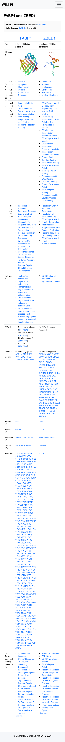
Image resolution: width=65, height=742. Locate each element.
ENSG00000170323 (24, 437)
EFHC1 (42, 362)
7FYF (28, 550)
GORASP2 (44, 370)
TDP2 (56, 405)
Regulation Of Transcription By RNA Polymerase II (50, 216)
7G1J (34, 629)
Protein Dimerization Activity (50, 185)
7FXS (23, 537)
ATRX (56, 354)
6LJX (17, 480)
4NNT (29, 464)
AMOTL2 (49, 354)
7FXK (17, 531)
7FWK (30, 502)
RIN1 (57, 400)
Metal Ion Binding (49, 181)
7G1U (17, 640)
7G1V (23, 640)
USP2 (48, 413)
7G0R (17, 610)
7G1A (17, 623)
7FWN (30, 504)
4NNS (23, 464)
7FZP (17, 585)
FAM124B (43, 364)
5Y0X (34, 472)
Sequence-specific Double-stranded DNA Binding (50, 198)
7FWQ (30, 507)
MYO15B (49, 383)
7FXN (17, 534)
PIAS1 (55, 389)
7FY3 (23, 545)
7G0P (23, 607)
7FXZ (29, 542)
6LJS (33, 475)
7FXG (18, 529)
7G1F (29, 626)
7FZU (17, 588)
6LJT (17, 477)
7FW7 (29, 491)
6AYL (28, 475)
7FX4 (33, 518)
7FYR (17, 561)
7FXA (23, 523)
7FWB (18, 496)
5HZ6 (29, 469)
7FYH (23, 553)
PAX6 (49, 389)
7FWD (30, 496)
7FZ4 (28, 569)
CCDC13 (48, 356)
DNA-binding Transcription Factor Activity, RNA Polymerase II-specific (50, 122)
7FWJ (24, 502)
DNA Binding (47, 143)
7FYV (23, 564)
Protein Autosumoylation (49, 242)
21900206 (41, 24)
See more (19, 715)
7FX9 (17, 523)
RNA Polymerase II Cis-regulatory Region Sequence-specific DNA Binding (50, 108)
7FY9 (28, 548)
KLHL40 (42, 375)
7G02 (34, 591)
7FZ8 (28, 572)
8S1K (23, 645)
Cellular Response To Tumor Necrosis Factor (26, 260)
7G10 (28, 615)
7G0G (29, 599)
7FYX (29, 564)
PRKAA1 (51, 394)
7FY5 (33, 545)
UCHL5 (42, 413)
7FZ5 (33, 569)
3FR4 (29, 456)
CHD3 (29, 354)
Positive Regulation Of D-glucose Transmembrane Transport (26, 708)
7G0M (23, 604)
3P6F (17, 461)
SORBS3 (43, 402)
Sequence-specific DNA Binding (50, 177)
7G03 (17, 594)
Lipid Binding (23, 116)
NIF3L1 (42, 386)
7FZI (17, 580)
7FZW (29, 588)
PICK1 (48, 391)
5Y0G (28, 472)
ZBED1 (49, 38)
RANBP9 (43, 400)
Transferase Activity (50, 162)
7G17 (23, 621)
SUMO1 (42, 405)
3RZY (17, 464)
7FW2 (18, 488)
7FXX (17, 542)
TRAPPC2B (44, 408)
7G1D (17, 626)
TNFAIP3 (19, 359)
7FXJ (34, 529)
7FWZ (24, 515)
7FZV (23, 588)
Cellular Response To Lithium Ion (26, 253)
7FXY (23, 542)
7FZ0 (28, 567)
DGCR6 (51, 359)
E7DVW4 (19, 445)
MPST (42, 383)
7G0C (17, 599)
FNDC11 (42, 367)
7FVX (23, 483)
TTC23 (42, 410)
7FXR (17, 537)
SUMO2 (50, 405)
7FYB (33, 548)
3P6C (23, 458)
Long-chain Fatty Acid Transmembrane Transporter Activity (26, 107)
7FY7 (23, 548)
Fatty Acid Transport (27, 211)
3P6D (28, 458)
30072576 (23, 329)
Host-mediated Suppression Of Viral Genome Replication (51, 227)
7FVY (29, 483)
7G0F (23, 599)
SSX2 (57, 402)
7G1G (18, 629)
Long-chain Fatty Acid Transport (25, 215)
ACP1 (18, 354)
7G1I (29, 629)
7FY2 (17, 545)
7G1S (23, 637)
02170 (41, 429)
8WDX (29, 645)
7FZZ (28, 591)
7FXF (28, 526)
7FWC (24, 496)
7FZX (17, 591)
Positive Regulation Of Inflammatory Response (26, 235)
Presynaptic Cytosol (50, 704)
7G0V (23, 613)
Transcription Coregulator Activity (50, 147)
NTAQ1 (54, 386)
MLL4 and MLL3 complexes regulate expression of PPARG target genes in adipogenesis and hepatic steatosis (27, 315)
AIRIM (42, 354)
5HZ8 (17, 472)
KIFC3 (57, 373)
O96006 (42, 445)
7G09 (23, 596)
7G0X (29, 613)
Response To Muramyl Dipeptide (26, 671)
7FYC (17, 550)
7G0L (17, 604)
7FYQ (29, 558)
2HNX (29, 453)
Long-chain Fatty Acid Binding (25, 120)
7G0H (17, 602)
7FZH (34, 577)
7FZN (23, 583)
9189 (41, 421)
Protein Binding (48, 157)
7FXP (23, 534)
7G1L (23, 631)
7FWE (18, 499)
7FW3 (23, 488)
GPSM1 (42, 373)
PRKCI (29, 356)
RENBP (50, 400)
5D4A (33, 466)
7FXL (23, 531)
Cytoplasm (23, 84)
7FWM (24, 504)
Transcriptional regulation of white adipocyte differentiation (26, 290)
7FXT (29, 537)
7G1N (17, 634)
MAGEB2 (43, 381)
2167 (17, 421)
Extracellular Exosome (23, 93)
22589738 (22, 346)
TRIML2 (53, 408)
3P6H (28, 461)
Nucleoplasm (47, 87)
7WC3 (18, 645)
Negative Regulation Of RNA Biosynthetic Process (51, 680)
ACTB (23, 354)
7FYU (17, 564)
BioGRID (22, 27)
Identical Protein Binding (49, 172)
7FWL (18, 504)
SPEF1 (51, 402)
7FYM (29, 556)
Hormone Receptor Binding (26, 126)
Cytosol (21, 89)
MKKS (51, 381)
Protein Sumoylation (50, 221)
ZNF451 (42, 416)
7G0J (28, 602)
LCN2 (49, 375)
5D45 (17, 466)
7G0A (28, 596)
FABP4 (26, 38)
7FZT (34, 585)
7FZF (28, 577)
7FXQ (29, 534)
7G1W (29, 640)
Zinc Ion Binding (49, 159)
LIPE (23, 356)
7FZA (17, 575)
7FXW (29, 540)
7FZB (23, 575)
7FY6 (17, 548)
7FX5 (17, 521)
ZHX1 (54, 413)
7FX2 (23, 518)
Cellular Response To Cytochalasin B (26, 701)
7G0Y (17, 615)
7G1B (23, 623)
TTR (47, 410)
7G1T (29, 637)
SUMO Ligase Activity (48, 191)
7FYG (17, 553)
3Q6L (34, 461)
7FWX (30, 512)
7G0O (18, 607)
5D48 (28, 466)
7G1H (23, 629)
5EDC (23, 469)
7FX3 (28, 518)
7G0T (29, 610)
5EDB (18, 469)
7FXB (28, 523)
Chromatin (46, 81)
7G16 (17, 621)
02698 (18, 429)
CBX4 (41, 356)
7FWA (29, 494)
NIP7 (48, 386)
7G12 (17, 618)
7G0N (29, 604)
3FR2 (23, 456)
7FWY (18, 515)
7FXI (29, 529)
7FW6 (23, 491)
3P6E (34, 458)
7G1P (29, 634)
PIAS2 (42, 391)
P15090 (27, 445)
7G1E (23, 626)
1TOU (17, 453)
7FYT (28, 561)
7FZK (27, 580)
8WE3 (18, 648)
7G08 (17, 596)
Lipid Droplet (23, 87)
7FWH (18, 502)
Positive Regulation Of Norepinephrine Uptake (26, 694)
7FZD (17, 577)
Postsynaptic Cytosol (47, 709)
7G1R (17, 637)
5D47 (23, 466)
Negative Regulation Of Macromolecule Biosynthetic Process (50, 689)
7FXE (23, 526)
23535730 (22, 340)
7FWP (24, 507)
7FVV (28, 480)
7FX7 (28, 521)
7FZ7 (23, 572)
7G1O (23, 634)
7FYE (23, 550)
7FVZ (17, 485)
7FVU (23, 480)
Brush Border (24, 688)
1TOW (23, 453)
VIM (26, 359)
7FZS (28, 585)
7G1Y (17, 642)
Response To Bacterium (24, 207)
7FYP (23, 558)
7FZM (18, 583)
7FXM (29, 531)
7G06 (28, 594)
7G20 (28, 642)
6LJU (22, 477)
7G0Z (23, 615)
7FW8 (18, 494)
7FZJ (22, 580)
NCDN (56, 383)
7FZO (29, 583)
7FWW (24, 512)
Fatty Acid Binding (26, 113)
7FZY (23, 591)
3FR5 (17, 458)
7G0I (23, 602)
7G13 (23, 618)
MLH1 (56, 381)
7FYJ (33, 553)
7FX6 (23, 521)
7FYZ (23, 567)
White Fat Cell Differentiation (24, 242)
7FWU (30, 510)
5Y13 (23, 475)
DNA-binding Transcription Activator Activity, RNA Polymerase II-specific (50, 135)
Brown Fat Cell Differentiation (24, 247)
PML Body (46, 92)
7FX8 (33, 521)
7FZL (33, 580)
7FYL (23, 556)
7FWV (18, 512)
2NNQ (18, 456)
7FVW (18, 483)
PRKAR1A (43, 397)
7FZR (23, 585)
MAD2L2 (50, 378)
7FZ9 (33, 572)
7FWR (18, 510)
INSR (17, 356)
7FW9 (23, 494)
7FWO (18, 507)
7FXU (17, 540)
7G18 (28, 621)
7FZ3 (23, 569)
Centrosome (47, 89)
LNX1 (54, 375)
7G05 (23, 594)
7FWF (24, 499)
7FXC (17, 526)
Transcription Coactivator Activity (50, 153)
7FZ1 (34, 567)
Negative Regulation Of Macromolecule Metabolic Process (50, 699)
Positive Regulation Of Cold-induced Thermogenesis (26, 268)
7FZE (23, 577)
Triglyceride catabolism (23, 277)
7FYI (29, 553)
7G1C (29, 623)
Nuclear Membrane (50, 95)
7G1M (29, 631)
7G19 (33, 621)
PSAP (51, 397)
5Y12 (17, 475)
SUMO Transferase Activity (50, 166)
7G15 (33, 618)
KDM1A (50, 373)
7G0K (33, 602)
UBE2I (52, 410)
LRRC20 (42, 378)
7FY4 (28, 545)
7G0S (23, 610)
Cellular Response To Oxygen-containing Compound (26, 662)
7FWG (30, 499)
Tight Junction (24, 680)
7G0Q (29, 607)
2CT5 (41, 453)
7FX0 (29, 515)
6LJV (28, 477)
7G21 (34, 642)
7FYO (17, 558)
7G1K (17, 631)
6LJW (33, 477)
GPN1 (51, 370)
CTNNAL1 (43, 359)
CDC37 (56, 356)
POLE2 (55, 391)
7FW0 (23, 485)
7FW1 (29, 485)
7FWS (24, 510)
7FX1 (17, 518)
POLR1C (43, 394)
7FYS (23, 561)
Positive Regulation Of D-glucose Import (27, 684)
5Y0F (23, 472)
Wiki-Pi (7, 4)
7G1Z (23, 642)
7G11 (34, 615)
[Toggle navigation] (59, 5)
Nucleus (21, 81)
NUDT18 (42, 389)
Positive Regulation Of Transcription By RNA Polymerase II (50, 235)
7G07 (33, 594)
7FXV (23, 540)
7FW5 (18, 491)
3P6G (23, 461)
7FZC (28, 575)
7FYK (17, 556)
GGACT (50, 367)
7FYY (17, 567)
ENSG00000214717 (47, 437)
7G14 (28, 618)
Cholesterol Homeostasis (24, 220)
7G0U (17, 613)
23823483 (22, 335)
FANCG (51, 364)
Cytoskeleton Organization (24, 655)
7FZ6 (17, 572)
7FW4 (29, 488)
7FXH (23, 529)
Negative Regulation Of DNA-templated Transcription (27, 227)
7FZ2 (17, 569)
